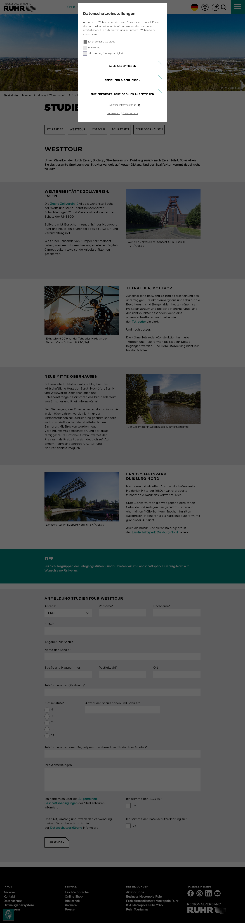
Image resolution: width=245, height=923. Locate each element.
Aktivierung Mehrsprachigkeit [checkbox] (106, 53)
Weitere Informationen (122, 105)
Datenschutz (130, 113)
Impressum (113, 113)
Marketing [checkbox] (94, 47)
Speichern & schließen (122, 80)
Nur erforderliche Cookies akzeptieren (122, 94)
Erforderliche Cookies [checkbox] (101, 42)
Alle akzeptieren (122, 66)
